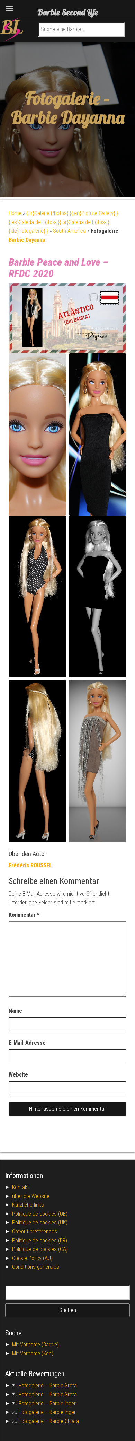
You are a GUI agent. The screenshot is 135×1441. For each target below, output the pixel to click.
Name (15, 1011)
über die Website (31, 1196)
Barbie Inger (63, 1403)
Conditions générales (35, 1267)
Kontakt (20, 1187)
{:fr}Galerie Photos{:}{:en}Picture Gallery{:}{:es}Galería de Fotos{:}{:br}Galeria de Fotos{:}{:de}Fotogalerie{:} (63, 222)
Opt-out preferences (34, 1231)
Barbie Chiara (64, 1421)
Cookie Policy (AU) (32, 1258)
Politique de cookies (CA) (40, 1249)
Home (15, 213)
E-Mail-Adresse (27, 1042)
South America (69, 231)
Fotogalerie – (34, 1385)
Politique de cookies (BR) (39, 1240)
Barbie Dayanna (67, 117)
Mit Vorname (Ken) (32, 1353)
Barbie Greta (63, 1385)
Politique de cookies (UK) (40, 1222)
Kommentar (24, 915)
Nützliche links (28, 1205)
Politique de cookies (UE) (40, 1214)
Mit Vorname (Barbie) (35, 1344)
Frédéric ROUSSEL (30, 865)
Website (18, 1074)
